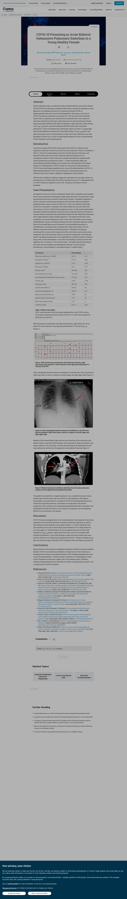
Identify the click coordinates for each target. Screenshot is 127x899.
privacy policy (13, 884)
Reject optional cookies (40, 893)
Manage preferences (10, 888)
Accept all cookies (14, 893)
